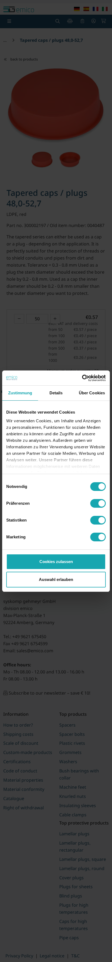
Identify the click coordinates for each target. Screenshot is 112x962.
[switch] (98, 503)
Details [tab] (56, 393)
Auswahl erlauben (56, 579)
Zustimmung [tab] (20, 393)
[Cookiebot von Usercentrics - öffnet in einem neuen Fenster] (82, 378)
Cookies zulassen (56, 561)
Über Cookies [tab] (92, 393)
